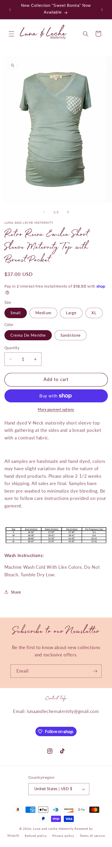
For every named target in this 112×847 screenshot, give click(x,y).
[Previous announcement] (10, 9)
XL (94, 312)
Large (71, 312)
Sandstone (70, 335)
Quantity (12, 348)
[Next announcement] (102, 9)
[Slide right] (68, 212)
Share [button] (16, 592)
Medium (43, 312)
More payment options (56, 409)
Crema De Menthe (28, 335)
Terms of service (92, 836)
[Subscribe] (95, 671)
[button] (11, 33)
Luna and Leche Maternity (53, 829)
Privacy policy (63, 836)
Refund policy (36, 836)
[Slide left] (44, 212)
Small (15, 312)
